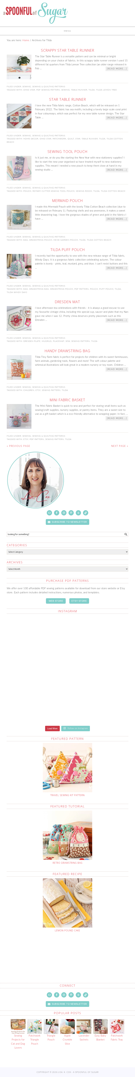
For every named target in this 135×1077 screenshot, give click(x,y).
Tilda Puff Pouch (67, 249)
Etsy (38, 390)
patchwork (59, 139)
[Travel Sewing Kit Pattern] (67, 767)
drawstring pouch (40, 240)
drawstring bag (39, 289)
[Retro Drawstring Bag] (67, 835)
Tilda (92, 90)
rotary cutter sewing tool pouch (54, 191)
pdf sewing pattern (48, 90)
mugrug (47, 341)
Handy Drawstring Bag (67, 350)
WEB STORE (56, 601)
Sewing (26, 87)
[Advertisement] (70, 949)
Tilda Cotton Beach (113, 191)
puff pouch (106, 289)
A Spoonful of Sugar (35, 15)
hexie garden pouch (66, 240)
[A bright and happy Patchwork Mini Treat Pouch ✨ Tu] (37, 634)
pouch (27, 191)
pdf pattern (81, 289)
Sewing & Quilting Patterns (48, 87)
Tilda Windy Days (17, 292)
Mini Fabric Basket (67, 399)
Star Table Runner (67, 99)
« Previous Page (18, 445)
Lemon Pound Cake (67, 930)
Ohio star (29, 90)
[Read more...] (117, 69)
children (28, 390)
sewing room (84, 191)
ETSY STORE (79, 601)
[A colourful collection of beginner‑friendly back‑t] (37, 669)
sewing (65, 90)
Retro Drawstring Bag (67, 862)
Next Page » (119, 445)
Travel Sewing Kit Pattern (67, 795)
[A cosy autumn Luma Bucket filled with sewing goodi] (98, 634)
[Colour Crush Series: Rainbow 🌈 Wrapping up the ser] (98, 704)
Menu (67, 31)
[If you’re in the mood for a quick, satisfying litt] (37, 704)
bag (25, 240)
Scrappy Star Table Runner (67, 50)
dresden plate (31, 341)
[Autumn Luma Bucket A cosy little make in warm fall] (98, 669)
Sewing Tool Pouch (67, 151)
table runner (79, 90)
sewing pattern (80, 341)
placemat (58, 341)
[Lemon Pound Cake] (67, 903)
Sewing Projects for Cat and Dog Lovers (18, 1042)
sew (68, 341)
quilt (71, 139)
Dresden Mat (67, 301)
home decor (30, 139)
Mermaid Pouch (67, 200)
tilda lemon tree (106, 90)
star (77, 139)
